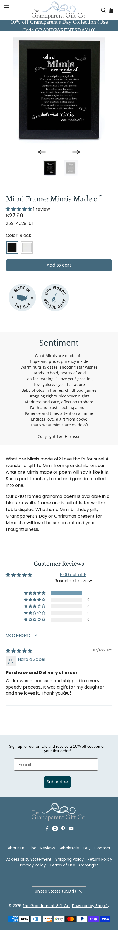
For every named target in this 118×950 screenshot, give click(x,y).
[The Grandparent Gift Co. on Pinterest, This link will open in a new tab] (63, 836)
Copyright (88, 865)
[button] (6, 10)
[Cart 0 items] (111, 10)
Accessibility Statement (29, 859)
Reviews (47, 848)
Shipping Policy (69, 859)
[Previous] (42, 152)
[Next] (76, 152)
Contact (102, 848)
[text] (59, 590)
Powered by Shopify (90, 905)
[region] (59, 90)
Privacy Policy (33, 865)
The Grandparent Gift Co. (46, 905)
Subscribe (57, 782)
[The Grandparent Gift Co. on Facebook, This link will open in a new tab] (47, 836)
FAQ (87, 848)
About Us (16, 848)
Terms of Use (62, 865)
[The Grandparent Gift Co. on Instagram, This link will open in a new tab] (55, 836)
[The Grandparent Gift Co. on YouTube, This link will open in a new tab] (71, 836)
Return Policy (100, 859)
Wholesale (69, 848)
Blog (32, 848)
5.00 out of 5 (73, 574)
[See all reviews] (19, 209)
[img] (19, 651)
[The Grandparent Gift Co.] (59, 10)
